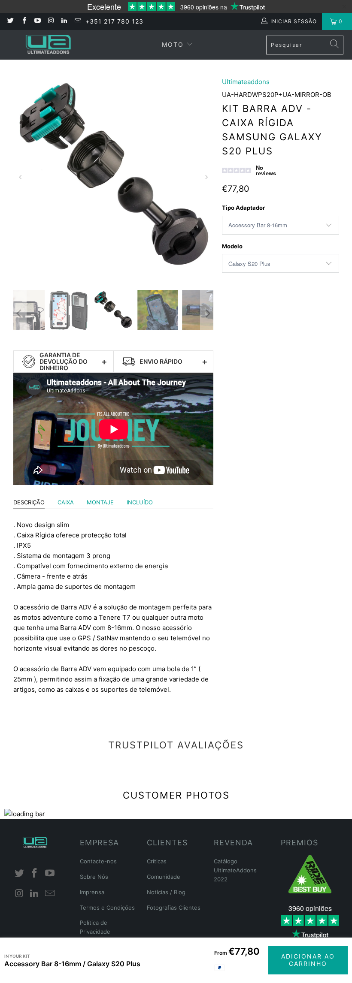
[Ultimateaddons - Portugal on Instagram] (50, 21)
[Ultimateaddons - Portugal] (48, 44)
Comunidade (163, 876)
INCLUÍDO (140, 502)
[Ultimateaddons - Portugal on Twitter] (10, 21)
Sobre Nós (94, 876)
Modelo (232, 246)
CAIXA (66, 502)
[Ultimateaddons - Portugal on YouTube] (37, 21)
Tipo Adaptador (243, 207)
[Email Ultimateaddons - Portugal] (77, 21)
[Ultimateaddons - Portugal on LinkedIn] (63, 21)
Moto (173, 44)
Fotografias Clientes (173, 907)
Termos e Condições (107, 907)
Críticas (157, 861)
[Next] (206, 177)
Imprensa (92, 892)
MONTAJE (100, 502)
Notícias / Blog (166, 892)
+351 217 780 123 (114, 21)
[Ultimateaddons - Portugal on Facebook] (23, 21)
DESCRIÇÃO (29, 502)
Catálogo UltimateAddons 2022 (235, 870)
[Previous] (21, 177)
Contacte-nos (98, 861)
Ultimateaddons (246, 82)
